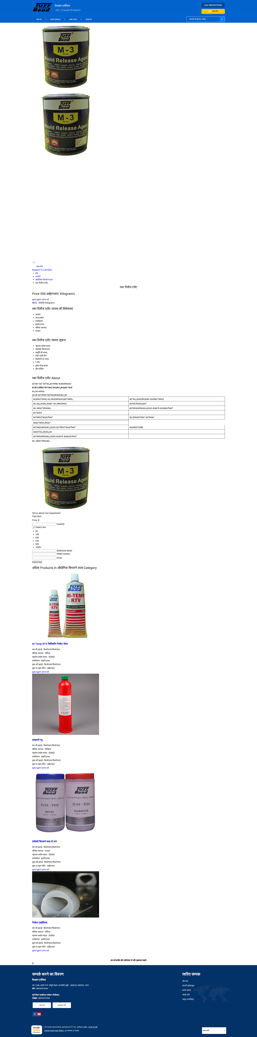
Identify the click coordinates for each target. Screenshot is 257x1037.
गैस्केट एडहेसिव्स (39, 922)
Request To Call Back (42, 270)
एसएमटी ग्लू (37, 739)
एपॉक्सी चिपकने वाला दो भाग (44, 841)
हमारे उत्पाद (73, 19)
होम (36, 273)
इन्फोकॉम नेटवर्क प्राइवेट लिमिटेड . (54, 1031)
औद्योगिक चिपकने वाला (44, 279)
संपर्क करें (89, 19)
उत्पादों (37, 276)
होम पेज (39, 19)
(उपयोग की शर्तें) (93, 1027)
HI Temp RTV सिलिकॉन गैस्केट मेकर (50, 643)
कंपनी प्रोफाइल (55, 19)
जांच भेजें (215, 11)
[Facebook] (35, 1015)
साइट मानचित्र (188, 999)
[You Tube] (39, 1015)
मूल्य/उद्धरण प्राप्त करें (40, 299)
